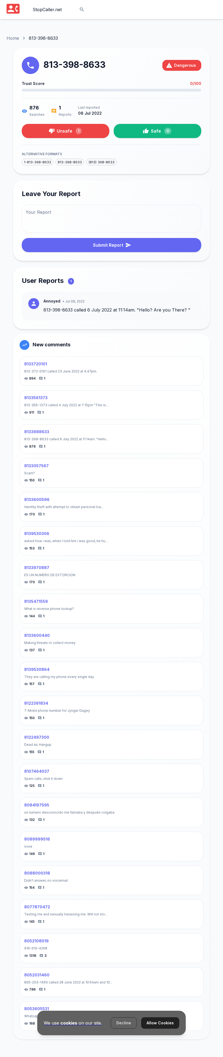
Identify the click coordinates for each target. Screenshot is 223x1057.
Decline (123, 1023)
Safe (160, 131)
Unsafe (68, 131)
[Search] (82, 9)
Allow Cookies (160, 1023)
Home (13, 38)
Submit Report (108, 245)
